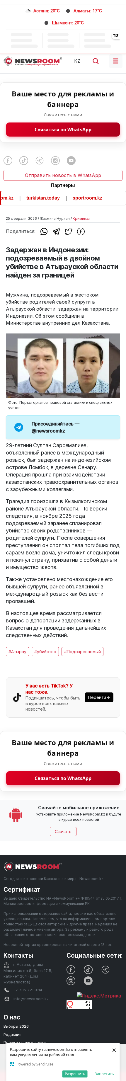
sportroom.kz (82, 197)
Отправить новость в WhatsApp (63, 175)
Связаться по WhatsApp (63, 129)
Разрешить (75, 1073)
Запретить (104, 1073)
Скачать (63, 831)
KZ (77, 61)
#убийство (45, 651)
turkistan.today (38, 197)
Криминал (81, 218)
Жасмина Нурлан (55, 218)
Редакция (12, 1034)
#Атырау (17, 651)
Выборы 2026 (16, 1026)
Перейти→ (99, 697)
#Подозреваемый (82, 651)
